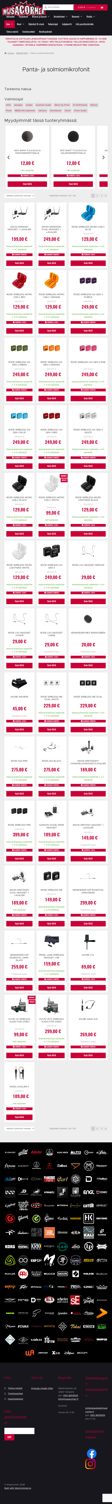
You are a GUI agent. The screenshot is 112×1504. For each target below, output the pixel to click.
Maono (94, 105)
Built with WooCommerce (17, 1488)
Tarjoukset (23, 16)
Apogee (18, 105)
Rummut (75, 16)
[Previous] (9, 157)
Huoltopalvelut (45, 31)
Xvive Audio (80, 111)
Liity (9, 1437)
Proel (8, 111)
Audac (29, 105)
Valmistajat (53, 24)
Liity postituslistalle (84, 24)
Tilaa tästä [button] (27, 184)
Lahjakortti (67, 24)
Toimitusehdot (28, 31)
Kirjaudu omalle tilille (42, 1388)
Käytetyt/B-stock (36, 24)
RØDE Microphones (25, 111)
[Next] (103, 157)
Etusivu (11, 53)
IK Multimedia (80, 105)
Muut (19, 24)
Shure (68, 111)
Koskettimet (59, 16)
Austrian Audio (43, 105)
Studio (89, 16)
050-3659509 (70, 1395)
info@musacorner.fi (68, 1399)
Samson (42, 111)
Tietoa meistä (12, 31)
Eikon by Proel (62, 105)
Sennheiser (55, 111)
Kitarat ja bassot (39, 16)
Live (8, 24)
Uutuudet (10, 16)
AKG (8, 105)
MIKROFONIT (22, 53)
